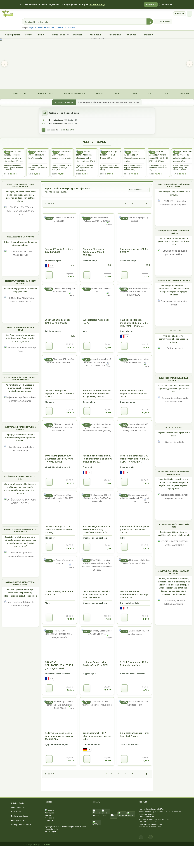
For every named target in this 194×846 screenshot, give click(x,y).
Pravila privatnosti (18, 807)
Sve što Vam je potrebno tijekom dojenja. (20, 428)
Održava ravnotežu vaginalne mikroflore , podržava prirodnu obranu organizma (20, 338)
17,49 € (108, 619)
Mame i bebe (58, 34)
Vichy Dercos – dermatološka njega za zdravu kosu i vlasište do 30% (173, 241)
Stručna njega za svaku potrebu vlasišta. (173, 232)
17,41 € (71, 760)
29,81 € (107, 412)
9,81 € (146, 619)
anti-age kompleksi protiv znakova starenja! (20, 583)
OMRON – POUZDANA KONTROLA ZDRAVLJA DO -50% (20, 185)
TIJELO (133, 94)
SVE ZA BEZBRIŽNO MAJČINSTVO (20, 237)
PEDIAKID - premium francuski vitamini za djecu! (20, 530)
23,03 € (70, 690)
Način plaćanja (16, 812)
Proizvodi (131, 34)
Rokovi (28, 34)
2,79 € (146, 760)
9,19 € (146, 347)
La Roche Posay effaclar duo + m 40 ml (59, 593)
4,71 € (146, 277)
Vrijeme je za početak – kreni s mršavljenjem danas (20, 378)
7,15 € (108, 548)
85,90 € (70, 412)
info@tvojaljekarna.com (153, 824)
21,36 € (108, 483)
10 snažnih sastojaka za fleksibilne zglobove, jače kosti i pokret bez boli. (173, 388)
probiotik (71, 28)
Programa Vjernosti (92, 102)
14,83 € (145, 412)
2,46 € (71, 277)
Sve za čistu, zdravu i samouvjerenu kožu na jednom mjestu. (173, 339)
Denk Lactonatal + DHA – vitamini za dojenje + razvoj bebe (97, 736)
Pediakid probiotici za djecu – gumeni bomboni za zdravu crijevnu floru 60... (97, 458)
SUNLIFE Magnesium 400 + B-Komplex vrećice (134, 664)
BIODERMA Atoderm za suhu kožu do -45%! (20, 282)
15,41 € (108, 760)
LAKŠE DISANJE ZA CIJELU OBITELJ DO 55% (20, 477)
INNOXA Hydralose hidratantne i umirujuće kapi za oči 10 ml (134, 594)
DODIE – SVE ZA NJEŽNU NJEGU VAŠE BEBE (173, 525)
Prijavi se (179, 14)
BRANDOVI (184, 94)
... (139, 203)
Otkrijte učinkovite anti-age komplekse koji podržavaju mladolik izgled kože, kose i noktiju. (20, 592)
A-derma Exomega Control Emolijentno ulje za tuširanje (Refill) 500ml (59, 736)
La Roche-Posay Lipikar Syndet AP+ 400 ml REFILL (96, 664)
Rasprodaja (115, 34)
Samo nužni (167, 4)
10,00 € (107, 347)
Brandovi (148, 34)
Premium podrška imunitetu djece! (173, 280)
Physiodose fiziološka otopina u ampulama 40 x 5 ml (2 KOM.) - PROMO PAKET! (134, 323)
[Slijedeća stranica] (146, 203)
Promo (40, 34)
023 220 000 (67, 130)
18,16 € (70, 619)
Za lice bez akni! (173, 331)
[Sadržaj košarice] (49, 275)
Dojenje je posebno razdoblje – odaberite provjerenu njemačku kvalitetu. (20, 437)
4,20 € (108, 277)
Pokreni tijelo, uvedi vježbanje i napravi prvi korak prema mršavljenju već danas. (20, 388)
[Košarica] (189, 13)
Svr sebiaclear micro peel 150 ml (96, 321)
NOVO (166, 94)
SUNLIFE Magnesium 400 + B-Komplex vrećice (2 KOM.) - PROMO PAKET (59, 458)
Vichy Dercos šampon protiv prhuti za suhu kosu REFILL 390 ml (134, 529)
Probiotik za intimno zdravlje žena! (20, 329)
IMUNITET (99, 94)
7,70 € (146, 690)
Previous (4, 63)
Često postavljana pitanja (21, 825)
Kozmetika (95, 34)
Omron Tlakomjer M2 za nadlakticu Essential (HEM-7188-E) (58, 529)
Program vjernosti (18, 820)
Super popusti (12, 34)
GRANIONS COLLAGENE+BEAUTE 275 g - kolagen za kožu (59, 665)
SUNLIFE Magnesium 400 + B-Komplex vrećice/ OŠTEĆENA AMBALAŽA (97, 529)
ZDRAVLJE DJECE (45, 94)
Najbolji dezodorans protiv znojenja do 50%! (174, 473)
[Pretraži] (149, 21)
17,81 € (146, 548)
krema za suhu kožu (46, 28)
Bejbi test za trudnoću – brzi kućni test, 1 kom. (134, 734)
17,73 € (146, 483)
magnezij (32, 28)
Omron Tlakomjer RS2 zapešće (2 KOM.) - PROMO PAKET (59, 393)
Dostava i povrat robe (19, 816)
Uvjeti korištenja (17, 803)
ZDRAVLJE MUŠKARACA (74, 94)
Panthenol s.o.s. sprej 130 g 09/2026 (134, 250)
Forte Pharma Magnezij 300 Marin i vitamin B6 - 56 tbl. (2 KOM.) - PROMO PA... (134, 458)
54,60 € (70, 548)
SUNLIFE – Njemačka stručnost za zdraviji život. (173, 185)
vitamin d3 (61, 28)
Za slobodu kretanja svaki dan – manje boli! (173, 379)
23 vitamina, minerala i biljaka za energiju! (173, 572)
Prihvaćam (151, 4)
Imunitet (77, 34)
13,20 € (70, 483)
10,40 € (70, 347)
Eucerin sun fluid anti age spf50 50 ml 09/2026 (57, 321)
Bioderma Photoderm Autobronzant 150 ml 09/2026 (93, 252)
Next (189, 63)
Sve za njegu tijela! (173, 428)
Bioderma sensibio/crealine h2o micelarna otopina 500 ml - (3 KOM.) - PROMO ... (97, 393)
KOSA (150, 94)
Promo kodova (110, 102)
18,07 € (107, 690)
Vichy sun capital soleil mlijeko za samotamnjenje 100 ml (133, 393)
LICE (117, 94)
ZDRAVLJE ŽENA (18, 94)
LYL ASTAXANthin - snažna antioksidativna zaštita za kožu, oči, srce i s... (96, 594)
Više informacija (97, 4)
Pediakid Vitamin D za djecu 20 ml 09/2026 (59, 250)
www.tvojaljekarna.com (152, 827)
